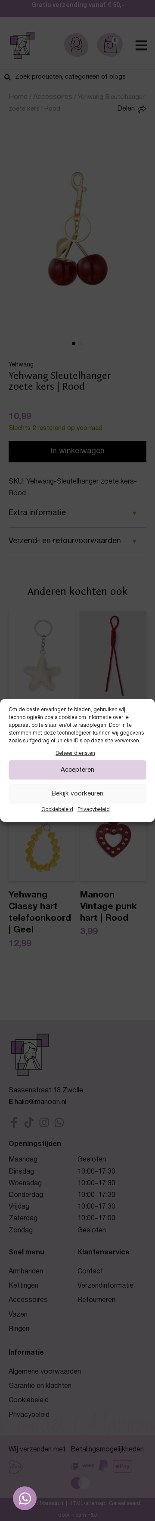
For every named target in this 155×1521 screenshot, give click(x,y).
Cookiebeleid (57, 810)
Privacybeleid (94, 810)
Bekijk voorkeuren (77, 794)
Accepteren (77, 770)
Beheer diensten (75, 753)
